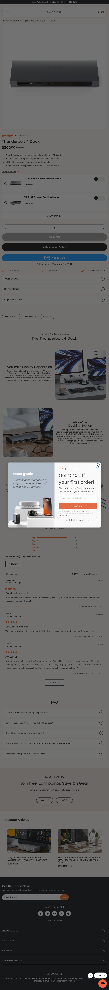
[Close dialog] (98, 466)
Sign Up (78, 506)
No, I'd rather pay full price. (78, 520)
